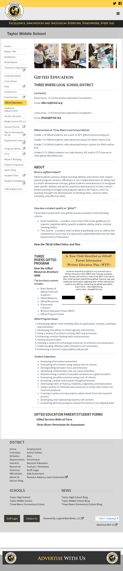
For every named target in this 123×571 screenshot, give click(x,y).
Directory (15, 470)
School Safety (34, 452)
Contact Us (31, 518)
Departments (17, 459)
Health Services (12, 116)
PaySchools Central (15, 140)
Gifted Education (13, 102)
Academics (10, 56)
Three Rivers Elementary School (27, 504)
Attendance (10, 62)
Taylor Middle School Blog (76, 500)
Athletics (15, 456)
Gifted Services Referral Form (54, 419)
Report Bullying (13, 159)
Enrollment (33, 459)
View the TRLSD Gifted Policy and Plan (57, 244)
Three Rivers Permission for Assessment (60, 424)
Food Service (11, 97)
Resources (15, 466)
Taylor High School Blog (75, 497)
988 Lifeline (16, 473)
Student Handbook (14, 180)
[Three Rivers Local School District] (14, 11)
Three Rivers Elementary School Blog (82, 504)
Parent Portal (12, 126)
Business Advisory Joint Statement (46, 477)
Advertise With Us (106, 524)
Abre (29, 456)
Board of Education (37, 463)
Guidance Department (11, 109)
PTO (6, 154)
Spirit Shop (10, 170)
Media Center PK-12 (15, 121)
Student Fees (11, 175)
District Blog (16, 480)
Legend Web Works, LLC (68, 518)
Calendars (15, 452)
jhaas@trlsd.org (51, 117)
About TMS (10, 51)
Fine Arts (14, 463)
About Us (15, 477)
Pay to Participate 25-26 (14, 134)
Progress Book (12, 148)
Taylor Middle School (21, 500)
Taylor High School (20, 497)
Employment (34, 449)
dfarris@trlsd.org (51, 103)
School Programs (13, 164)
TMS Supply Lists (13, 189)
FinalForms (10, 91)
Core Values (10, 81)
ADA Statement (35, 473)
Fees (6, 86)
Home (7, 46)
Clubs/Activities (12, 75)
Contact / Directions (38, 466)
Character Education (15, 67)
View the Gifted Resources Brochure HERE (46, 271)
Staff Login (33, 470)
